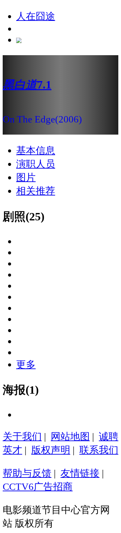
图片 (26, 177)
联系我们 (98, 450)
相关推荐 (35, 190)
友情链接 (80, 473)
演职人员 (35, 163)
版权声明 (50, 450)
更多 (26, 364)
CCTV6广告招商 (38, 486)
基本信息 (35, 150)
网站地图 (70, 436)
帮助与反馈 (27, 473)
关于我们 (22, 436)
